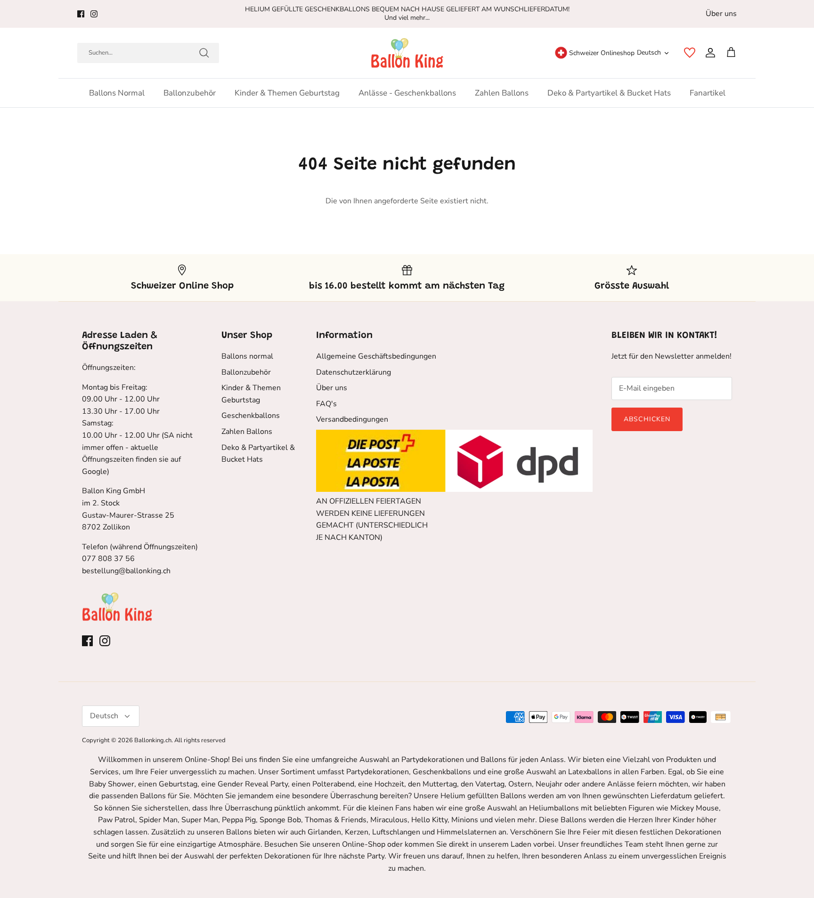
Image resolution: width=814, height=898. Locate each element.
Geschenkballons (250, 415)
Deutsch (649, 52)
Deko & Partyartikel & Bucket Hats (609, 93)
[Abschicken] (204, 52)
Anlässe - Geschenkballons (407, 93)
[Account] (708, 52)
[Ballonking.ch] (407, 53)
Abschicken (647, 419)
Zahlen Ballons (502, 93)
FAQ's (326, 404)
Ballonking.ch (152, 740)
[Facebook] (80, 13)
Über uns (721, 13)
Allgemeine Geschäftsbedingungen (376, 356)
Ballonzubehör (189, 93)
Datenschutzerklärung (353, 372)
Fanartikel (707, 93)
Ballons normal (117, 93)
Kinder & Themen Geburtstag (287, 93)
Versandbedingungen (352, 419)
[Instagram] (94, 13)
